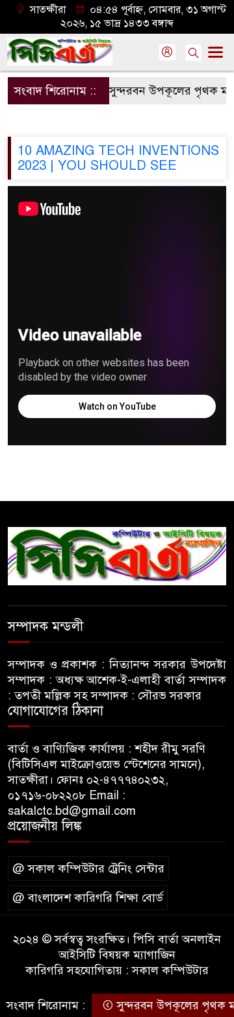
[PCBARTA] (117, 555)
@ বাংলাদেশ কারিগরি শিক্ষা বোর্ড (87, 898)
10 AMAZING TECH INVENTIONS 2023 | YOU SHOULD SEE (118, 158)
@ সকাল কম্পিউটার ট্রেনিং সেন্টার (88, 868)
